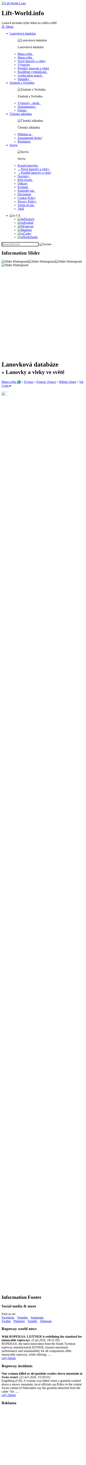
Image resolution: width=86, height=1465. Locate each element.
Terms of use (26, 205)
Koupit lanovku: (28, 165)
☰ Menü (7, 26)
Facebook (8, 1317)
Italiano (27, 230)
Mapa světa (26, 54)
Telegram (46, 1321)
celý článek (9, 1358)
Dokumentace (27, 106)
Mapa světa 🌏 (11, 382)
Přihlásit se (25, 134)
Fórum (23, 110)
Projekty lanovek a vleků (33, 68)
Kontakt (23, 187)
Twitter (6, 1321)
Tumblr (32, 1321)
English (28, 222)
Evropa (28, 382)
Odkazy (23, 183)
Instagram (37, 1317)
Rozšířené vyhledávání (33, 72)
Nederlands (30, 237)
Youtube (22, 1317)
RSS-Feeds (25, 180)
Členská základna (21, 114)
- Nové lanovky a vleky (34, 169)
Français (28, 226)
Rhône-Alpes (67, 382)
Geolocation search (30, 75)
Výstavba (24, 64)
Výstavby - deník (29, 103)
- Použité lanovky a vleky (34, 172)
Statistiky (24, 79)
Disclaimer (24, 194)
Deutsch (29, 219)
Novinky (24, 176)
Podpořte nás (27, 190)
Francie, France (46, 382)
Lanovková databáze (23, 33)
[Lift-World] (14, 3)
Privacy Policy (28, 201)
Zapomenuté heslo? (30, 138)
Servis (13, 145)
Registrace (24, 141)
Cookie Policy (27, 198)
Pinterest (19, 1321)
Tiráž (21, 208)
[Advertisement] (43, 314)
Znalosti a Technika (22, 82)
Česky (27, 233)
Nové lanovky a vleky (32, 61)
